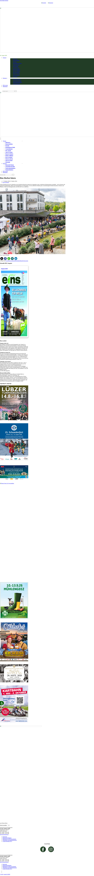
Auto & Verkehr (16, 67)
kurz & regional (16, 72)
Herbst (16, 260)
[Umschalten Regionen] (22, 163)
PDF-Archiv (5, 85)
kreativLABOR (7, 874)
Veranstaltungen (16, 64)
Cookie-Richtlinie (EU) (7, 841)
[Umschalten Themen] (22, 141)
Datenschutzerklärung (7, 837)
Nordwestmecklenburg (17, 82)
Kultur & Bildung (16, 70)
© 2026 (1, 874)
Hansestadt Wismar (17, 79)
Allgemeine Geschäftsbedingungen (10, 840)
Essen (7, 260)
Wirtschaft (15, 76)
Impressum (5, 836)
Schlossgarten (25, 260)
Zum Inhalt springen (4, 0)
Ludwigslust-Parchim (17, 80)
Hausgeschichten (16, 60)
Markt (19, 260)
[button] (6, 57)
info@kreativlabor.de (4, 834)
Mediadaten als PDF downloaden (9, 839)
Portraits (14, 61)
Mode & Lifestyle (16, 73)
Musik (21, 260)
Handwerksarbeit (11, 260)
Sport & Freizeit (16, 75)
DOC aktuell (15, 66)
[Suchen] (1, 89)
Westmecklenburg (16, 83)
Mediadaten (5, 86)
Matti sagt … (15, 59)
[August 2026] (14, 335)
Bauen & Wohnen (16, 69)
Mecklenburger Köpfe (17, 63)
